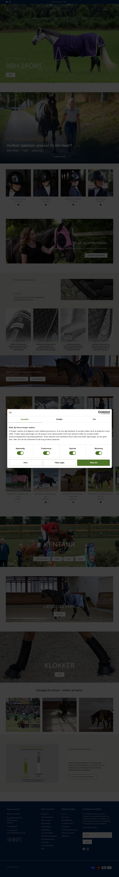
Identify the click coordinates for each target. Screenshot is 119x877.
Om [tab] (94, 419)
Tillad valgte (59, 463)
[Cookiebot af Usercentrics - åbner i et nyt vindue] (100, 412)
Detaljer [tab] (59, 419)
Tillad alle (93, 463)
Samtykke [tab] (25, 419)
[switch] (46, 453)
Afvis (25, 463)
